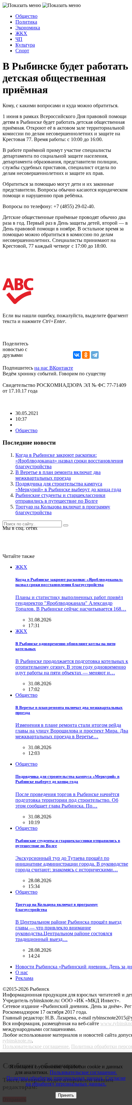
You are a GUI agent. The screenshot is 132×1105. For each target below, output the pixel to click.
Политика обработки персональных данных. (55, 1078)
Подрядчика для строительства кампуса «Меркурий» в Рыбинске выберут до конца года (68, 486)
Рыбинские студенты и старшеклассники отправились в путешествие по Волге (60, 498)
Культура (25, 45)
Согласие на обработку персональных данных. (76, 1080)
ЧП (18, 39)
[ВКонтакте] (77, 355)
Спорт (22, 50)
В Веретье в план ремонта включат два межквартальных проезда (58, 475)
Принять (66, 1095)
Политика (26, 22)
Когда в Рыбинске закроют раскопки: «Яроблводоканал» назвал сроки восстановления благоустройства (69, 460)
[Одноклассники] (86, 355)
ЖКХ (21, 33)
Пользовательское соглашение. (36, 1046)
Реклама (24, 978)
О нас (21, 972)
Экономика (27, 27)
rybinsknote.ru (17, 1040)
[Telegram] (95, 355)
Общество (26, 16)
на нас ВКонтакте (53, 368)
